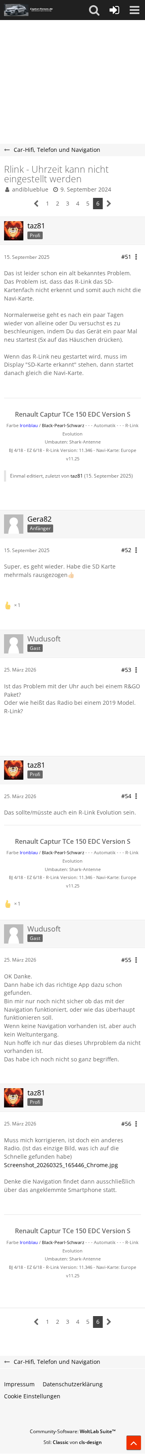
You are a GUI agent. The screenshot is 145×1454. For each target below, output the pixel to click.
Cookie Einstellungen (32, 1396)
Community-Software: (73, 1431)
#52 (126, 550)
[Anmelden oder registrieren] (114, 10)
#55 (126, 960)
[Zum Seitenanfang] (133, 1443)
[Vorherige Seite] (36, 204)
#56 (126, 1123)
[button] (94, 10)
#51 (126, 256)
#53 (126, 670)
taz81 (76, 475)
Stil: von (73, 1442)
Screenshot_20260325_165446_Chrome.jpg (61, 1165)
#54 (126, 796)
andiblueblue (30, 189)
